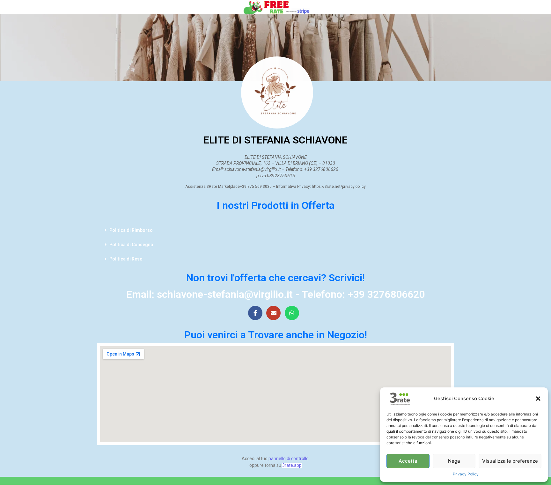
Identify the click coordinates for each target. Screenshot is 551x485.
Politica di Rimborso (131, 230)
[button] (538, 398)
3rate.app (292, 465)
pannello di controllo (288, 458)
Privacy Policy (466, 474)
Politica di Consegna (131, 244)
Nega (454, 461)
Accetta (408, 461)
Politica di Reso (126, 258)
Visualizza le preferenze (510, 461)
